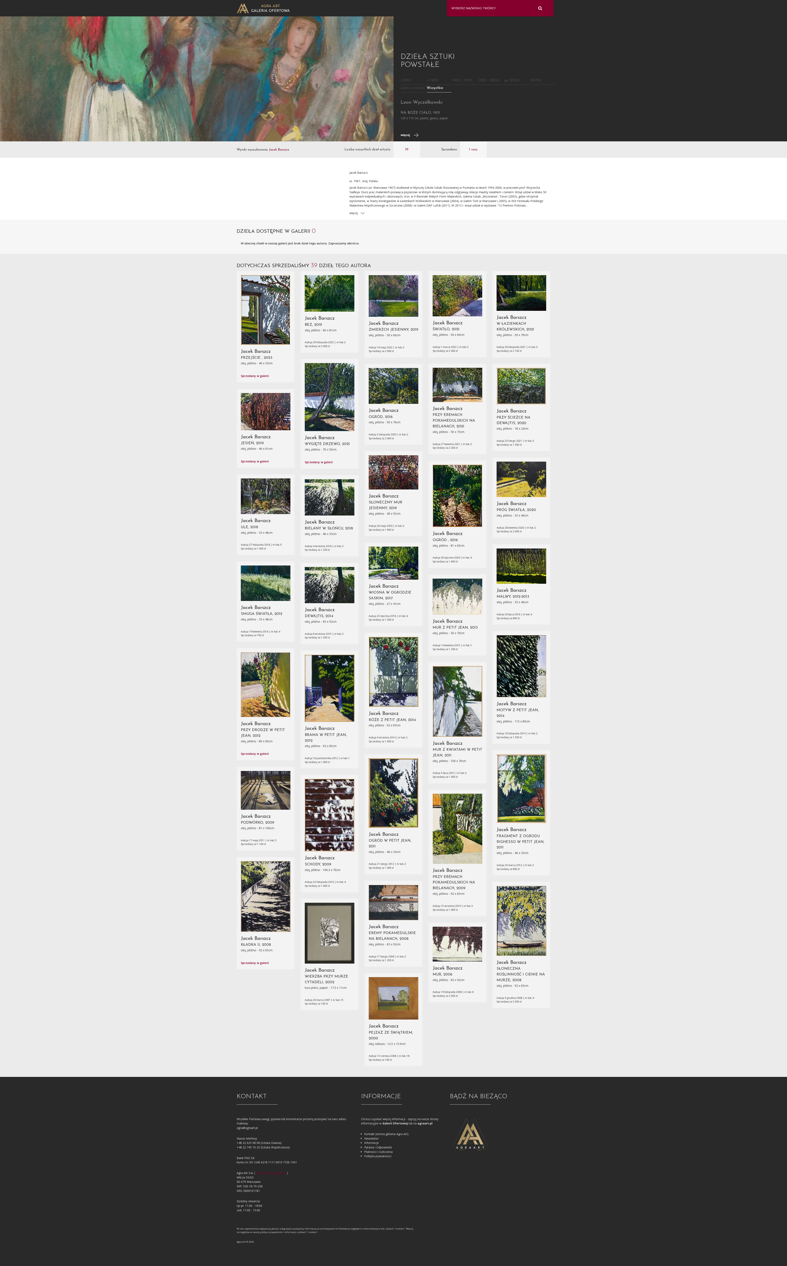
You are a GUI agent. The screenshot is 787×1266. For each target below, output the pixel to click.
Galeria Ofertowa (270, 11)
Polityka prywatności (377, 1156)
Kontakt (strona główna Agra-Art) (386, 1134)
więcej (406, 135)
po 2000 (511, 80)
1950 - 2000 (489, 80)
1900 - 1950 (462, 80)
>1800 (406, 80)
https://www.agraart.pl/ (271, 1173)
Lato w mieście (413, 88)
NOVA (535, 80)
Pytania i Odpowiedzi (378, 1147)
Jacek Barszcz (256, 351)
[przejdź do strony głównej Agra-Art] (243, 8)
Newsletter (371, 1138)
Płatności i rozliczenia (378, 1152)
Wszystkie (435, 88)
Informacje (371, 1143)
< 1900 (432, 80)
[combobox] (498, 8)
